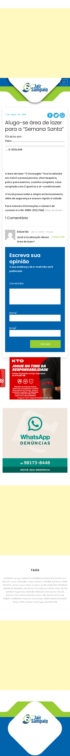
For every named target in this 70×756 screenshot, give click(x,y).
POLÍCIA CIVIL (12, 595)
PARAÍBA (30, 591)
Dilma (28, 585)
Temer (16, 602)
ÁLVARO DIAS (51, 602)
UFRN (21, 602)
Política (38, 595)
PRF (44, 595)
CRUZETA (7, 585)
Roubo (40, 598)
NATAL (51, 588)
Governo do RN (39, 585)
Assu (64, 578)
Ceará (31, 581)
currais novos (18, 585)
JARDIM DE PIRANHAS (13, 588)
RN (63, 595)
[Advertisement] (35, 43)
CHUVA (38, 581)
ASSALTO (26, 578)
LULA (36, 588)
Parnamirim (50, 591)
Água (41, 602)
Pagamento (20, 591)
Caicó (13, 581)
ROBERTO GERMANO (12, 598)
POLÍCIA (60, 591)
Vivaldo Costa (32, 602)
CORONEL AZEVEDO (51, 581)
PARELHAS (40, 591)
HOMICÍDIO (52, 585)
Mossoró (43, 588)
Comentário (16, 283)
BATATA (6, 581)
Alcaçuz (17, 578)
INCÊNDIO (62, 585)
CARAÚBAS (22, 581)
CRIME (64, 581)
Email (12, 328)
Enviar (45, 344)
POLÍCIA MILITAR (26, 595)
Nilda (57, 588)
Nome (13, 313)
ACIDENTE (8, 578)
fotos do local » (54, 210)
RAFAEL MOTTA (54, 595)
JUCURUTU (28, 588)
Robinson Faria (29, 598)
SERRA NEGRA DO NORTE (55, 598)
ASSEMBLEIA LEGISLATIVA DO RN (46, 578)
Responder (58, 237)
